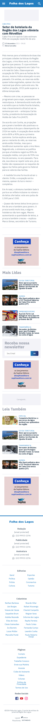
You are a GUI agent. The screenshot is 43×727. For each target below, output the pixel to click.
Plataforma (16, 721)
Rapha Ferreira (31, 621)
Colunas (21, 679)
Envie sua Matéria (21, 664)
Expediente (21, 657)
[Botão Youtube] (21, 698)
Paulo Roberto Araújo (31, 636)
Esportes (31, 575)
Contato (21, 654)
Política (12, 579)
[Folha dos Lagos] (22, 3)
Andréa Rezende (12, 617)
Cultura (12, 586)
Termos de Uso (21, 688)
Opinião (31, 579)
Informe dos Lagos (31, 617)
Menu (4, 3)
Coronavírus (31, 582)
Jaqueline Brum (11, 613)
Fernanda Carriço (31, 628)
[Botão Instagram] (26, 698)
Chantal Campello (31, 610)
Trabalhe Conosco (21, 661)
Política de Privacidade (21, 683)
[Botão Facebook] (16, 698)
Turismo (31, 586)
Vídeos (21, 675)
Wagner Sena (31, 613)
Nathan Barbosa (12, 603)
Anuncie (21, 668)
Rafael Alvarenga (31, 606)
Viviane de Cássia (12, 610)
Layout (17, 718)
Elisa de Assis (12, 621)
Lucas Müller (12, 631)
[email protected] (21, 532)
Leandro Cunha (31, 631)
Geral (12, 575)
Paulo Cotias (31, 624)
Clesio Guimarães (12, 624)
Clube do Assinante (22, 672)
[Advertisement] (21, 15)
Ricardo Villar (31, 603)
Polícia (12, 582)
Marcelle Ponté (12, 635)
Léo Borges (12, 606)
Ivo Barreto (12, 628)
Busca (39, 3)
